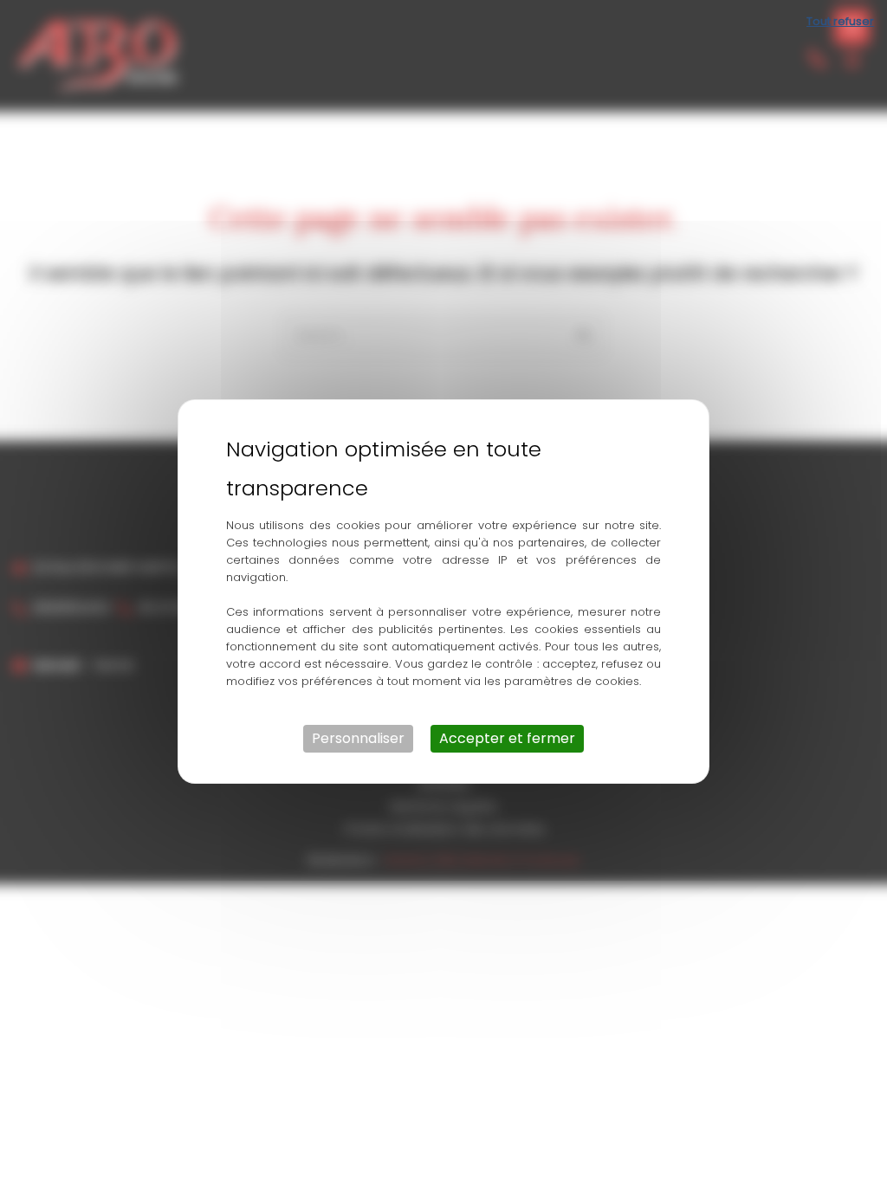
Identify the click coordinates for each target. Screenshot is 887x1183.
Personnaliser (358, 738)
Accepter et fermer (507, 738)
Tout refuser (840, 21)
